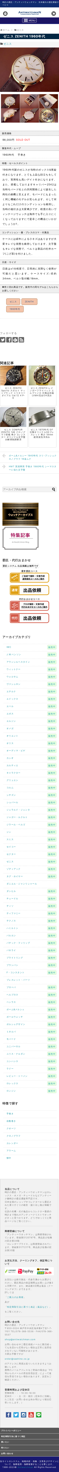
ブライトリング (15, 957)
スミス (10, 839)
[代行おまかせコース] (29, 611)
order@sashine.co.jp (17, 1358)
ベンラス (11, 1002)
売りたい (5, 1448)
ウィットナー (14, 669)
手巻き (10, 1113)
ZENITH (29, 301)
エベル (10, 706)
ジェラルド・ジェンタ (18, 809)
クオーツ (11, 1128)
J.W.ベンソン (14, 654)
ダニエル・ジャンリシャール (22, 883)
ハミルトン (12, 928)
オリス (10, 743)
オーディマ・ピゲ (16, 750)
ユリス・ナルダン (16, 1053)
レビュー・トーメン (17, 1076)
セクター (11, 854)
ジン (9, 832)
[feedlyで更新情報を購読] (15, 339)
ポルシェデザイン (16, 1024)
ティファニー (14, 913)
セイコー (11, 846)
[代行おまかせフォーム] (29, 624)
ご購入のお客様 (15, 1297)
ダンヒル (11, 891)
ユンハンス (12, 1061)
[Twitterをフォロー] (2, 339)
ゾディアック (14, 869)
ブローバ (11, 987)
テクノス (11, 920)
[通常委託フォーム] (29, 596)
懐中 (9, 1158)
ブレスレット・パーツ (18, 979)
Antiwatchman (25, 1467)
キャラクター (14, 772)
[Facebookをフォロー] (9, 339)
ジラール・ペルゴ (16, 824)
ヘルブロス (12, 994)
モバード (11, 1039)
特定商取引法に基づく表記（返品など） (28, 1307)
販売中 (51, 647)
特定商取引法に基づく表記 (13, 1436)
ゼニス (7, 43)
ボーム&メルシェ (15, 1009)
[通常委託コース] (29, 583)
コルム (10, 787)
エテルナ (11, 691)
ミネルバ (11, 1031)
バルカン (11, 935)
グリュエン (12, 780)
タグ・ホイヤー (15, 876)
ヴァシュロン (14, 684)
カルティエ (12, 765)
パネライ (11, 950)
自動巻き (11, 1121)
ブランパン (12, 965)
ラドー (10, 1068)
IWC (9, 647)
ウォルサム (12, 676)
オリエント (12, 735)
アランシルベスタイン (18, 661)
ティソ (10, 906)
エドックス (12, 698)
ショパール (12, 802)
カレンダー (12, 1143)
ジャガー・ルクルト (17, 817)
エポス (10, 713)
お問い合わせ (7, 1453)
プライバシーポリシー (11, 1431)
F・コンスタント (15, 972)
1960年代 (15, 309)
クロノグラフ (14, 1135)
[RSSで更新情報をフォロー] (21, 339)
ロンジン (11, 1090)
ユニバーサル (14, 1046)
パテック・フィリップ (18, 943)
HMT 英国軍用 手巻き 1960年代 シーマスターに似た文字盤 (33, 468)
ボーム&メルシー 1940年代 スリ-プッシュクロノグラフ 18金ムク (33, 457)
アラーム (11, 1150)
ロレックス (12, 1083)
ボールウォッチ (15, 1016)
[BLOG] (20, 549)
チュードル (12, 898)
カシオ (10, 758)
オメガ (10, 728)
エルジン (11, 721)
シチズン (11, 795)
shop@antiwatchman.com (20, 1339)
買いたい (5, 1442)
